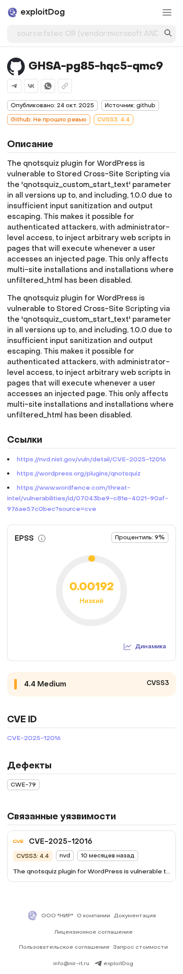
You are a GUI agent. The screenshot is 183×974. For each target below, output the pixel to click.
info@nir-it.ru (71, 963)
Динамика (150, 646)
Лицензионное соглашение (93, 931)
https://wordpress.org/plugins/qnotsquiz (79, 473)
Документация (135, 915)
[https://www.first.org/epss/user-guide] (42, 538)
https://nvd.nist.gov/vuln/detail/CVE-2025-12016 (91, 459)
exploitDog (118, 963)
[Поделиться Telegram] (14, 86)
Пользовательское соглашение (64, 947)
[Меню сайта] (167, 12)
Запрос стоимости (140, 947)
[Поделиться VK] (31, 86)
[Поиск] (168, 34)
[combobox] (87, 32)
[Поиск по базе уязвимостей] (168, 34)
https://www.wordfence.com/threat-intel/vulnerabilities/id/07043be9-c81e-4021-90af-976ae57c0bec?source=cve (87, 498)
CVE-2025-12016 (34, 738)
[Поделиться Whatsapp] (48, 86)
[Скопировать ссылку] (65, 86)
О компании (93, 915)
